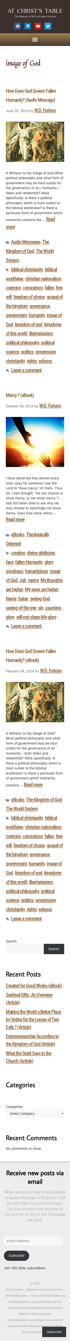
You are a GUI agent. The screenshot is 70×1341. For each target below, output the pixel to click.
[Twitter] (48, 26)
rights (32, 361)
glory (49, 562)
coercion (13, 288)
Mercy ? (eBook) (20, 395)
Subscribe (16, 1255)
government (16, 315)
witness (45, 361)
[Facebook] (17, 26)
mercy (33, 580)
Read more (15, 519)
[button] (35, 39)
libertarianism (41, 333)
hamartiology (36, 571)
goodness (14, 571)
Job (22, 580)
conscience (33, 288)
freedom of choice (29, 297)
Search (11, 941)
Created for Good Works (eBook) (34, 986)
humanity (37, 315)
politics (27, 352)
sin (40, 608)
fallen (49, 288)
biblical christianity (27, 269)
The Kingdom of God (44, 800)
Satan (23, 599)
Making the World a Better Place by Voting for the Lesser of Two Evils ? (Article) (33, 1019)
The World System (22, 809)
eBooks (17, 534)
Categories (14, 1107)
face (9, 562)
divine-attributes (41, 553)
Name (11, 599)
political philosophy (22, 343)
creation (18, 553)
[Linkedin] (27, 26)
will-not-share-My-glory (36, 617)
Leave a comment (26, 370)
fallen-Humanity (29, 562)
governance (40, 306)
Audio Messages (25, 242)
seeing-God (40, 599)
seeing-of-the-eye (21, 608)
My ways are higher (41, 589)
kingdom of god (28, 324)
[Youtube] (37, 26)
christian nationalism (43, 279)
